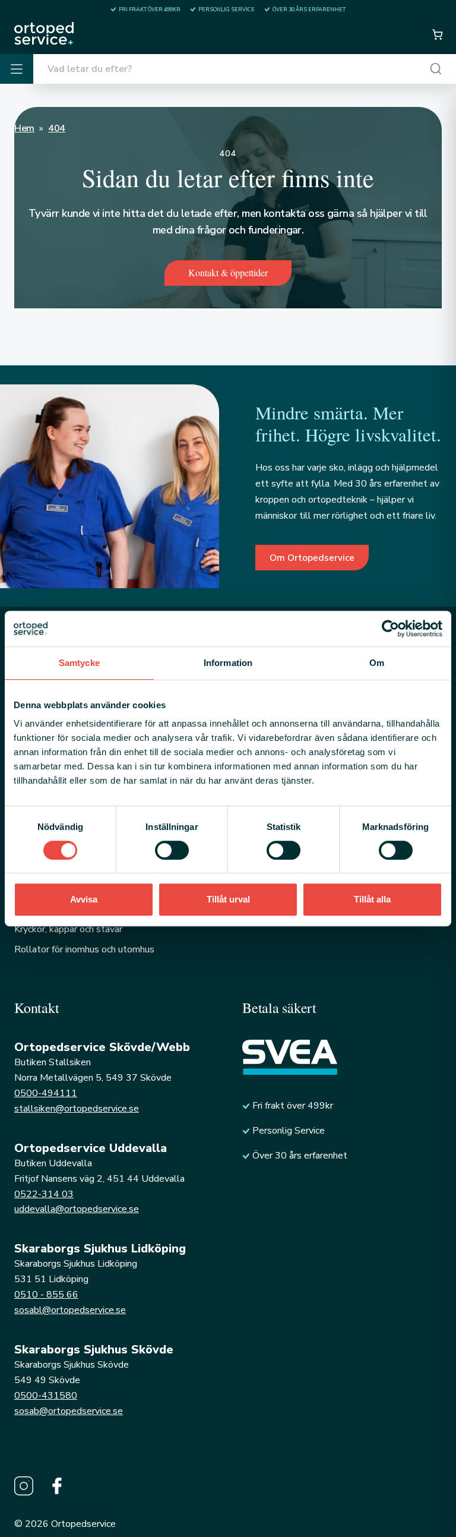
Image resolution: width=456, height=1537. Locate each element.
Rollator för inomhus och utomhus (84, 949)
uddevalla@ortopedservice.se (76, 1209)
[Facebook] (57, 1485)
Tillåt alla (372, 899)
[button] (437, 34)
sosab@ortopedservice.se (68, 1411)
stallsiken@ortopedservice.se (76, 1108)
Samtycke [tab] (79, 663)
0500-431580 (45, 1395)
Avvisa (83, 899)
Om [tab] (376, 663)
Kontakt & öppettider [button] (228, 272)
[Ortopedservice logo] (44, 33)
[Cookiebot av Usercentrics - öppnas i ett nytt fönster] (390, 628)
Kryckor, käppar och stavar (68, 929)
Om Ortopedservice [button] (312, 557)
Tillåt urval (228, 899)
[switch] (172, 850)
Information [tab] (228, 663)
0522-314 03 (44, 1194)
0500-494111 (45, 1093)
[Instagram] (23, 1485)
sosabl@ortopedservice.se (70, 1310)
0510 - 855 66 (46, 1294)
